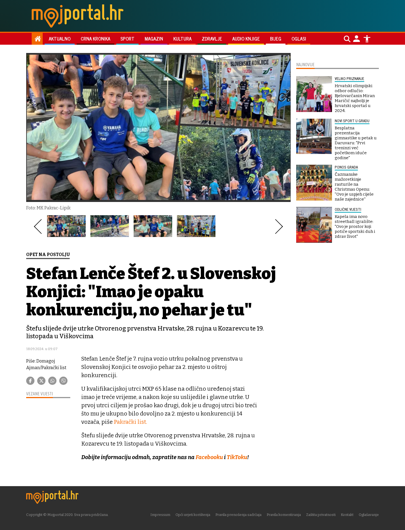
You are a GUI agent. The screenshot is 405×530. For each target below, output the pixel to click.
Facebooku (209, 457)
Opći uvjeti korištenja (192, 515)
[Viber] (63, 381)
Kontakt (347, 515)
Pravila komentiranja (284, 515)
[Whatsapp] (52, 381)
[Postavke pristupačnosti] (367, 38)
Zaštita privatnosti (321, 515)
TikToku (237, 457)
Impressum (160, 515)
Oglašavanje (369, 515)
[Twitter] (41, 381)
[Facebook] (30, 381)
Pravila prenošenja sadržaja (238, 515)
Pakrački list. (130, 422)
